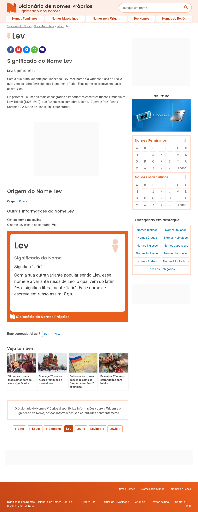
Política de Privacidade (115, 501)
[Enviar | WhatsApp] (34, 49)
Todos (182, 168)
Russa (23, 201)
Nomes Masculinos (44, 26)
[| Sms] (42, 49)
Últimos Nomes (126, 488)
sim (46, 334)
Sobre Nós (89, 501)
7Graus (29, 506)
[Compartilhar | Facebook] (10, 49)
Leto (21, 429)
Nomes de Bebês (181, 488)
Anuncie (140, 501)
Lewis (113, 429)
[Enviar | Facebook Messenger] (26, 49)
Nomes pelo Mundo (153, 488)
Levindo (95, 429)
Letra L (60, 26)
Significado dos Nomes (19, 26)
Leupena (55, 429)
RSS (188, 506)
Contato (180, 501)
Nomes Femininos (151, 140)
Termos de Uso (160, 501)
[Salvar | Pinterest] (18, 49)
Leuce (36, 429)
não (57, 334)
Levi (79, 429)
